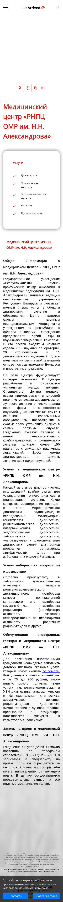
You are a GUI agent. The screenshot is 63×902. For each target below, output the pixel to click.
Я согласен (15, 896)
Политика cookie (47, 896)
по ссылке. (51, 671)
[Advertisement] (31, 52)
